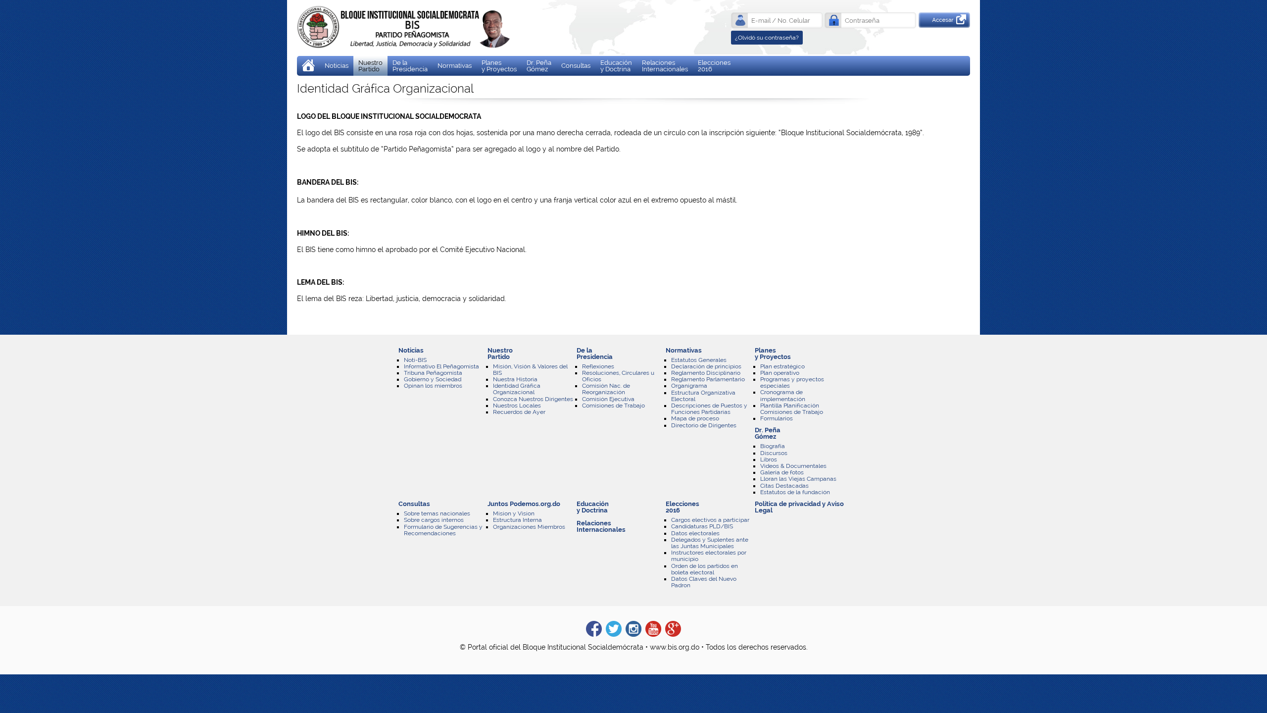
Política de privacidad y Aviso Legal (799, 507)
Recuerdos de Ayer (519, 411)
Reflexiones (598, 366)
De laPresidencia (410, 66)
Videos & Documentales (793, 465)
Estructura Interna (517, 519)
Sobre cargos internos (434, 519)
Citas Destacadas (784, 485)
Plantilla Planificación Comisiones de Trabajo (791, 408)
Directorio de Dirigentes (703, 425)
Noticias (336, 65)
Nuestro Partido (370, 66)
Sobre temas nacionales (437, 513)
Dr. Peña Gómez (539, 66)
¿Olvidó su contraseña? (767, 37)
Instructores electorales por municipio (708, 555)
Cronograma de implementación (782, 395)
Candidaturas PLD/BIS (702, 526)
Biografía (772, 446)
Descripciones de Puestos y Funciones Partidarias (709, 408)
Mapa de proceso (695, 418)
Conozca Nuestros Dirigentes (533, 399)
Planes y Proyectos (499, 66)
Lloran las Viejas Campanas (798, 478)
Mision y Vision (514, 513)
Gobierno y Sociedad (432, 379)
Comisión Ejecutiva (608, 399)
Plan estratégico (782, 366)
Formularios (776, 418)
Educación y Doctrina (616, 66)
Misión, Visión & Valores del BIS (530, 369)
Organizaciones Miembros (529, 526)
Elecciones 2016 (714, 66)
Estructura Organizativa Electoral (703, 396)
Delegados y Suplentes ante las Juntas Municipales (709, 543)
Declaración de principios (706, 366)
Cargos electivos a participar (710, 519)
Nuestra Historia (515, 379)
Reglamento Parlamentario (708, 379)
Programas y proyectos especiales (792, 382)
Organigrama (689, 385)
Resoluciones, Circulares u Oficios (618, 376)
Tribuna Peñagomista (433, 372)
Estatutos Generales (699, 359)
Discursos (773, 453)
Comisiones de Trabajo (613, 405)
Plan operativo (779, 372)
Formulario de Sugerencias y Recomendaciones (443, 530)
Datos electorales (695, 533)
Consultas (575, 65)
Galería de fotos (782, 472)
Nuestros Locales (517, 405)
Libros (768, 459)
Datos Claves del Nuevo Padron (703, 582)
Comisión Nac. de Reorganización (606, 389)
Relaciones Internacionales (665, 66)
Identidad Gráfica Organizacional (516, 389)
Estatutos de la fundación (795, 492)
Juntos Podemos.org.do (523, 504)
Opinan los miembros (433, 385)
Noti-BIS (415, 359)
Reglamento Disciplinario (705, 372)
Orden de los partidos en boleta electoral (704, 569)
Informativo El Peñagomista (441, 366)
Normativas (455, 65)
